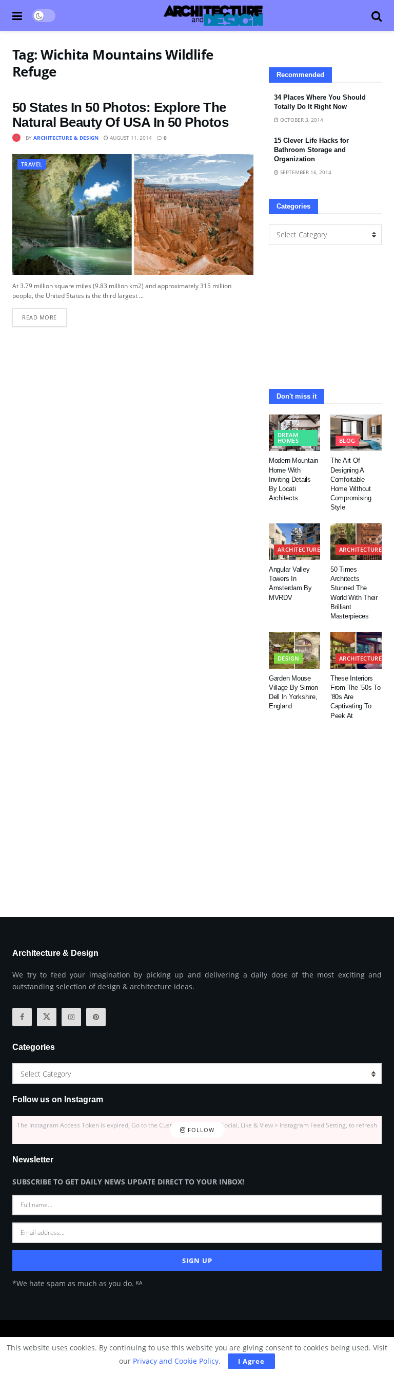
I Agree (251, 1361)
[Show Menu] (17, 15)
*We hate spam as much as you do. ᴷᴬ (77, 1283)
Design (289, 658)
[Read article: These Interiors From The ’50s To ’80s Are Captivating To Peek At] (356, 650)
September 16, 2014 (305, 172)
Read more (44, 314)
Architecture (299, 549)
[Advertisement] (325, 317)
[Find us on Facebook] (22, 1017)
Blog (347, 440)
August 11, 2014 (130, 137)
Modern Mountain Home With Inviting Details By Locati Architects (293, 479)
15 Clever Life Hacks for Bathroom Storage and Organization (311, 150)
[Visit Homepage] (213, 15)
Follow (200, 1130)
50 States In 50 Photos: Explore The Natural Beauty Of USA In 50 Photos (120, 115)
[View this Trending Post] (16, 137)
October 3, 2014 (301, 119)
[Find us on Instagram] (71, 1017)
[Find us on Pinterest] (96, 1017)
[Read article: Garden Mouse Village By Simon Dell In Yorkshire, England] (294, 650)
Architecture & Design (65, 137)
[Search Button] (376, 15)
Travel (32, 164)
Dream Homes (288, 437)
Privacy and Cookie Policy (176, 1361)
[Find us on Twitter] (46, 1017)
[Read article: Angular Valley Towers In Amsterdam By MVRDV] (294, 541)
